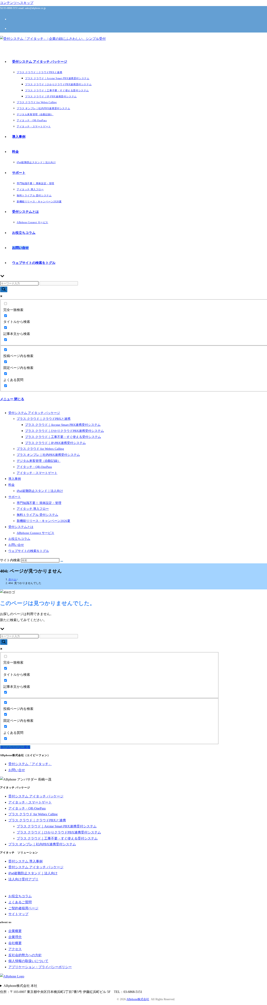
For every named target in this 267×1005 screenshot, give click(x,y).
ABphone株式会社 (137, 999)
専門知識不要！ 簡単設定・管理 (39, 503)
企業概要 (15, 931)
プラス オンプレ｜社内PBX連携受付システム (48, 454)
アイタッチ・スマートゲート (37, 473)
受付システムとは (20, 527)
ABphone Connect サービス (35, 533)
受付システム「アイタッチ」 (30, 764)
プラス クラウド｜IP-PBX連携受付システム (55, 443)
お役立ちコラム (19, 538)
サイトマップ (18, 914)
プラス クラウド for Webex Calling (40, 448)
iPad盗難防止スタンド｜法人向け (40, 490)
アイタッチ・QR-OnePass (34, 467)
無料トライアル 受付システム (37, 514)
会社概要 (15, 943)
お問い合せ (16, 544)
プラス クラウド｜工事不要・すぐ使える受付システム (63, 437)
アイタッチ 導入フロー (33, 508)
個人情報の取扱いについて (28, 961)
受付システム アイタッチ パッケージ (34, 413)
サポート (14, 497)
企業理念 (15, 937)
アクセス (15, 949)
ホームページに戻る (15, 747)
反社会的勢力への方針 (25, 955)
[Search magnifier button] (4, 289)
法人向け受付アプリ (23, 879)
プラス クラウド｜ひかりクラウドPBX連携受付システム (64, 430)
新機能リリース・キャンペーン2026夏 (43, 521)
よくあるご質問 (20, 902)
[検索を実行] (61, 561)
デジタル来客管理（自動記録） (38, 460)
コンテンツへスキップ (16, 3)
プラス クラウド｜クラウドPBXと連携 (44, 418)
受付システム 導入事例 (25, 861)
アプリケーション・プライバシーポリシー (40, 967)
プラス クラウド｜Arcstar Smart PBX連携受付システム (63, 424)
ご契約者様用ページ (23, 908)
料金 (11, 484)
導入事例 (14, 478)
